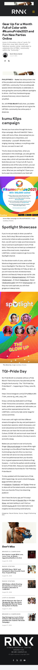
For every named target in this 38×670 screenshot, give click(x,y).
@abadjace (24, 280)
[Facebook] (5, 61)
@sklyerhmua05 (9, 283)
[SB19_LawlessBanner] (32, 581)
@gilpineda (7, 280)
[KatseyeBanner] (32, 566)
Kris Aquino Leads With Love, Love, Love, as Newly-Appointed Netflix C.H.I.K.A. (12, 556)
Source (21, 513)
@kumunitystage (13, 446)
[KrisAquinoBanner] (32, 551)
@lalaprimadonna (18, 277)
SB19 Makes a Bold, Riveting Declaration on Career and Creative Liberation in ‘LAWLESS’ (12, 586)
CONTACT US (22, 652)
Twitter (26, 484)
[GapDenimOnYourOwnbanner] (32, 614)
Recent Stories (13, 513)
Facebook (16, 484)
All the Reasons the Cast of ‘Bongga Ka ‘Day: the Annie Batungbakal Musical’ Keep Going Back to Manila (12, 603)
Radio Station (8, 566)
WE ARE (14, 652)
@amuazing (27, 283)
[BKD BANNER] (32, 597)
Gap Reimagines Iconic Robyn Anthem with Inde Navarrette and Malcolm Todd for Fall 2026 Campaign (13, 619)
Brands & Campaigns (11, 551)
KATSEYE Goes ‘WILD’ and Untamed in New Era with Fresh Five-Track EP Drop (13, 571)
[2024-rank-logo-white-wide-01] (19, 10)
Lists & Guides (8, 597)
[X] (9, 61)
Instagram (8, 484)
